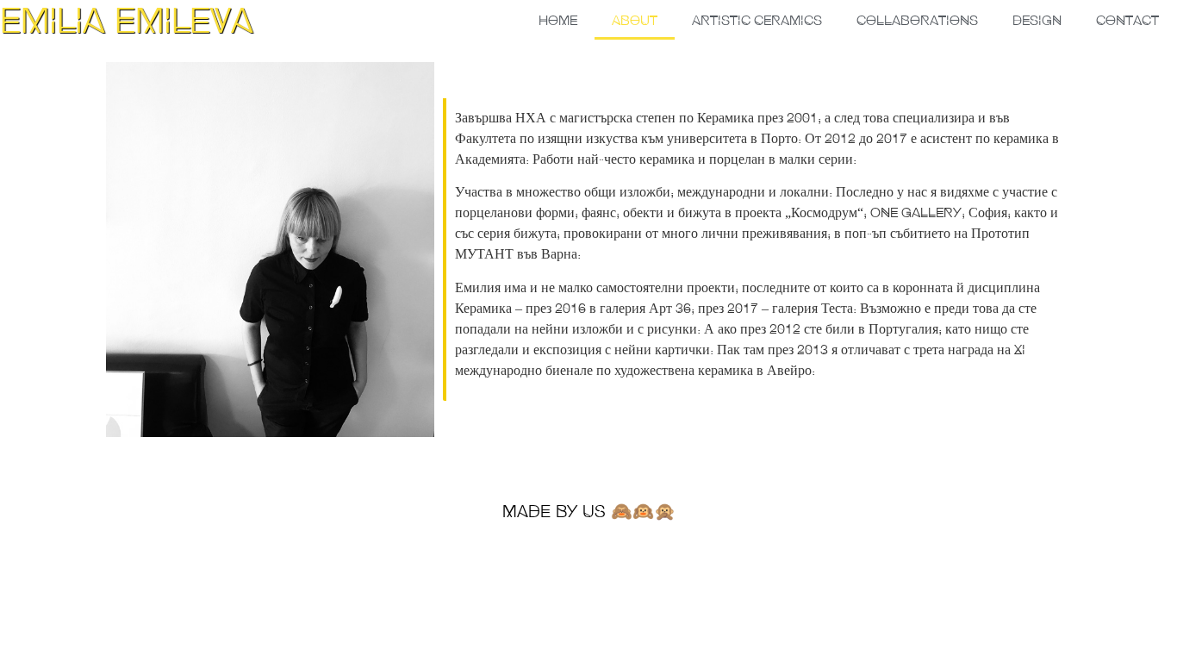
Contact (1127, 19)
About (634, 19)
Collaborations (917, 19)
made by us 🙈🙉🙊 (589, 510)
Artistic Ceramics (757, 19)
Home (558, 19)
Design (1037, 19)
